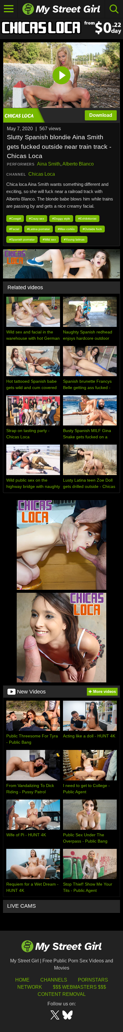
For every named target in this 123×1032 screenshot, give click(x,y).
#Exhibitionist (87, 218)
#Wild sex (49, 239)
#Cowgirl (15, 218)
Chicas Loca (41, 174)
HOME (22, 979)
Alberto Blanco (78, 163)
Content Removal (62, 994)
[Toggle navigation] (9, 9)
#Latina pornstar (38, 229)
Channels (53, 979)
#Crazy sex (36, 218)
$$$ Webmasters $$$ (79, 987)
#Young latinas (74, 239)
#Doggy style (61, 218)
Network (29, 987)
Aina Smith (48, 163)
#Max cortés (66, 229)
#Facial (14, 229)
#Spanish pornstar (22, 239)
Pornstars (93, 979)
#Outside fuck (92, 229)
